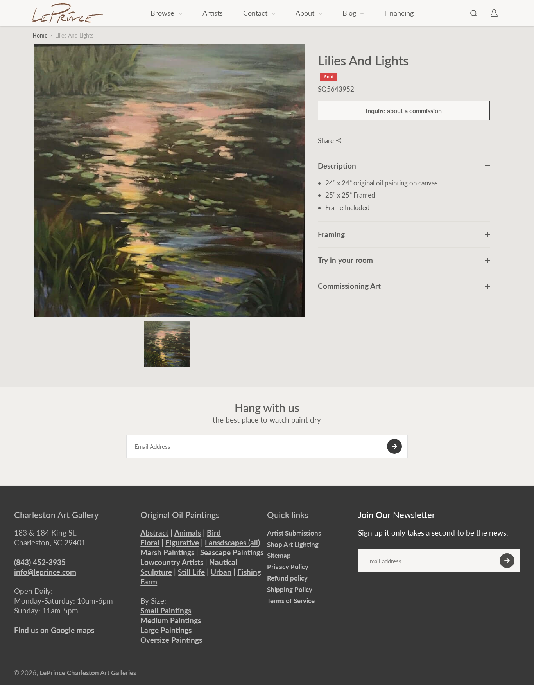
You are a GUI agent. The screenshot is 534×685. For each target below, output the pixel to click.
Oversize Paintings (171, 639)
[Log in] (494, 13)
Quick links (287, 515)
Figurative (182, 542)
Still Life (191, 571)
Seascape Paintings (231, 552)
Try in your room (345, 259)
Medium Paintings (170, 620)
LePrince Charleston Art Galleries (87, 673)
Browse (163, 13)
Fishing (249, 571)
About (306, 13)
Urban (221, 571)
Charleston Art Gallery (56, 515)
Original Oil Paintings (180, 515)
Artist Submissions (294, 533)
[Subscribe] (394, 446)
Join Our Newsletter (396, 515)
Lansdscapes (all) (232, 542)
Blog (350, 13)
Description (337, 165)
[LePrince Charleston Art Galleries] (67, 13)
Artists (212, 13)
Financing (399, 13)
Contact (256, 13)
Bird (214, 532)
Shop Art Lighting (293, 544)
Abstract (154, 532)
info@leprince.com (45, 571)
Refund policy (287, 578)
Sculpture (156, 571)
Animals (187, 532)
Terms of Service (291, 601)
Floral (149, 542)
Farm (148, 581)
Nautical (223, 561)
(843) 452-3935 (40, 561)
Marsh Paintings (167, 552)
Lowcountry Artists (171, 561)
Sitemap (279, 555)
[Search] (473, 13)
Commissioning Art (349, 285)
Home (39, 35)
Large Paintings (166, 630)
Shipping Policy (289, 589)
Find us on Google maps (54, 630)
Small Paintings (165, 610)
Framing (331, 234)
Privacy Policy (287, 567)
